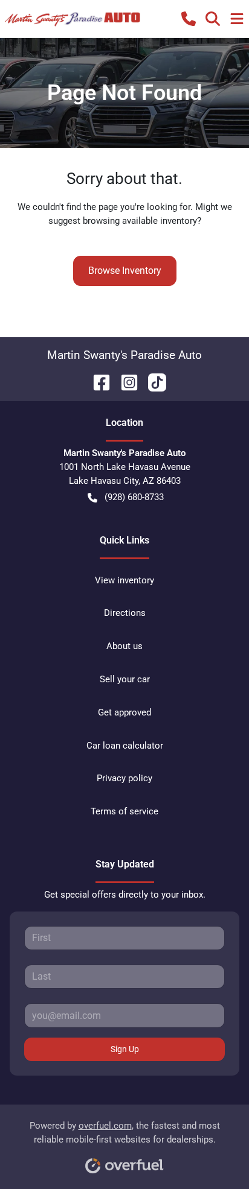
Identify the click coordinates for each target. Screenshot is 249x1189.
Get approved (124, 712)
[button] (188, 19)
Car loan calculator (124, 745)
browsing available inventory (140, 220)
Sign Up (125, 1049)
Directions (125, 612)
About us (124, 646)
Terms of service (124, 811)
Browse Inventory (124, 270)
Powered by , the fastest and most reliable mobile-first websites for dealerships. (125, 1132)
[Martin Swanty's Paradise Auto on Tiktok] (152, 381)
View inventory (124, 580)
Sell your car (125, 679)
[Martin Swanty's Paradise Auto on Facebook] (97, 381)
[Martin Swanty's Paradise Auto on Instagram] (124, 381)
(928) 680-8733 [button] (134, 497)
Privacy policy (124, 778)
